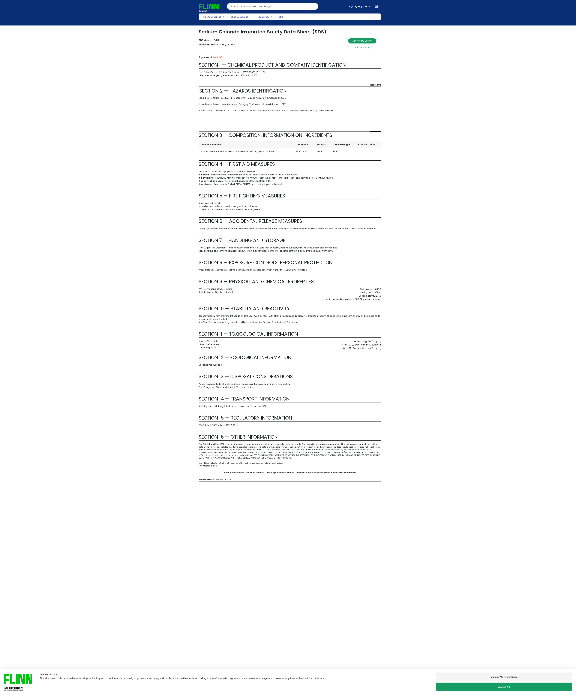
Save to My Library (362, 40)
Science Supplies (212, 16)
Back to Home (362, 47)
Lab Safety (263, 16)
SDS (281, 16)
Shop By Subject (239, 16)
